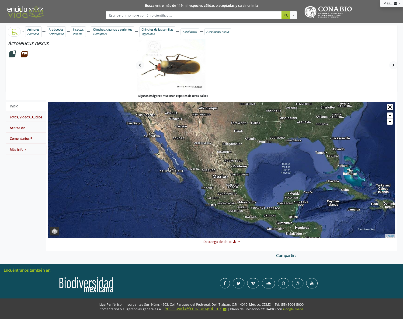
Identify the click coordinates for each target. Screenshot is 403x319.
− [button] (390, 121)
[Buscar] (286, 15)
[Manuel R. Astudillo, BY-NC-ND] (171, 65)
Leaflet (390, 236)
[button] (26, 149)
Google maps (293, 309)
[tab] (26, 106)
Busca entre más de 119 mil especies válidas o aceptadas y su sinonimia (201, 5)
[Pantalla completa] (390, 107)
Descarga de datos (218, 242)
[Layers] (54, 231)
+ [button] (390, 115)
